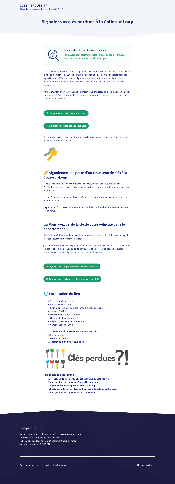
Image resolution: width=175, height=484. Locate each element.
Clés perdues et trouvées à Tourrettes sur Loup (74, 382)
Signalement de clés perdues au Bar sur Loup (73, 385)
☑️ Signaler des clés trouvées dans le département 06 (72, 279)
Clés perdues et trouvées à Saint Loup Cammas (74, 392)
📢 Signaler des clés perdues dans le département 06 (72, 266)
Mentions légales (144, 465)
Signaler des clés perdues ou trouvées (85, 50)
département (42, 440)
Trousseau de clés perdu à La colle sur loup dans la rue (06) (80, 378)
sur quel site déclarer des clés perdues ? (51, 465)
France (73, 440)
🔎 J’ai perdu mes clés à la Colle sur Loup (66, 113)
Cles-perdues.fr (34, 5)
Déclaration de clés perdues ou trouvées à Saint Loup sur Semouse (84, 388)
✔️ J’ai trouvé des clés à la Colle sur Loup (66, 125)
